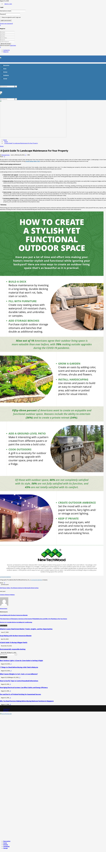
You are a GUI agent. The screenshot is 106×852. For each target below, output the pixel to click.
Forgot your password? (6, 23)
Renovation (6, 65)
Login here (13, 45)
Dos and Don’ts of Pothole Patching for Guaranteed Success (20, 694)
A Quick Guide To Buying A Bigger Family (13, 642)
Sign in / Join (8, 4)
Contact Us (6, 50)
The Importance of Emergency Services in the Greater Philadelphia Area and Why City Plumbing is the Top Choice (33, 619)
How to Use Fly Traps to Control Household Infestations (19, 681)
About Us (5, 52)
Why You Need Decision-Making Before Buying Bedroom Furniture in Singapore (27, 701)
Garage (5, 78)
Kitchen (5, 72)
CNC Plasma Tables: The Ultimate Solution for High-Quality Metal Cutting (19, 588)
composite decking (36, 580)
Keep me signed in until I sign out (11, 17)
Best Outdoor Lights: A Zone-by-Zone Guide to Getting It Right (21, 661)
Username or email (5, 11)
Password (2, 14)
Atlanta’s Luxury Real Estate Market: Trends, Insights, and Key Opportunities (26, 629)
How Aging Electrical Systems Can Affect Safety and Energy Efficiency (24, 687)
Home (4, 68)
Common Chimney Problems (7, 594)
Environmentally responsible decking (12, 649)
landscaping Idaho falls (33, 161)
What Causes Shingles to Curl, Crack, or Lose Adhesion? (19, 674)
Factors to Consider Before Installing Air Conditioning (16, 622)
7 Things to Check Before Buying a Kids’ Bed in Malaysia (19, 667)
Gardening (6, 75)
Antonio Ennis (6, 155)
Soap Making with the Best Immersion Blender (14, 615)
